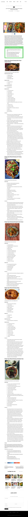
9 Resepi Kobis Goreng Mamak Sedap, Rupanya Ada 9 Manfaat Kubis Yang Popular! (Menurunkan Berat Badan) (19, 467)
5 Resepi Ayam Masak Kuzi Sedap (11, 456)
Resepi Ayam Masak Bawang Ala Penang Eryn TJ (13, 52)
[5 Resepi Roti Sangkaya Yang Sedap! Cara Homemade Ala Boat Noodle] (20, 476)
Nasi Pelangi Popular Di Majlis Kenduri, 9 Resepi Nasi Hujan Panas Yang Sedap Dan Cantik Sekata (9, 467)
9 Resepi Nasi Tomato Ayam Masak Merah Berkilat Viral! (14, 450)
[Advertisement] (14, 16)
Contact (18, 512)
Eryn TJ (16, 180)
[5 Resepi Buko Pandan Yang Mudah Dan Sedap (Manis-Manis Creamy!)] (14, 476)
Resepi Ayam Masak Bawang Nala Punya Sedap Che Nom (14, 50)
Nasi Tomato (6, 42)
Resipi (6, 482)
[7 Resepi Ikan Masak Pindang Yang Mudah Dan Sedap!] (20, 484)
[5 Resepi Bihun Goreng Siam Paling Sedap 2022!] (8, 484)
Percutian (10, 1)
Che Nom (17, 72)
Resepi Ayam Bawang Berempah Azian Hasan (13, 53)
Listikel (19, 515)
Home (7, 1)
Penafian (10, 512)
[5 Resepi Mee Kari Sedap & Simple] (8, 476)
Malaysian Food (15, 300)
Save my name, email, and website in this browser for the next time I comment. (13, 507)
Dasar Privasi (13, 512)
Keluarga (14, 1)
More (20, 1)
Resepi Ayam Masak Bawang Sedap (11, 54)
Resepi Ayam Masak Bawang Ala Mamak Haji (13, 56)
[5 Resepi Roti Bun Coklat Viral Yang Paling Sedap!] (14, 484)
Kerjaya (17, 1)
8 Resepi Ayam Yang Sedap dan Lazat (11, 457)
